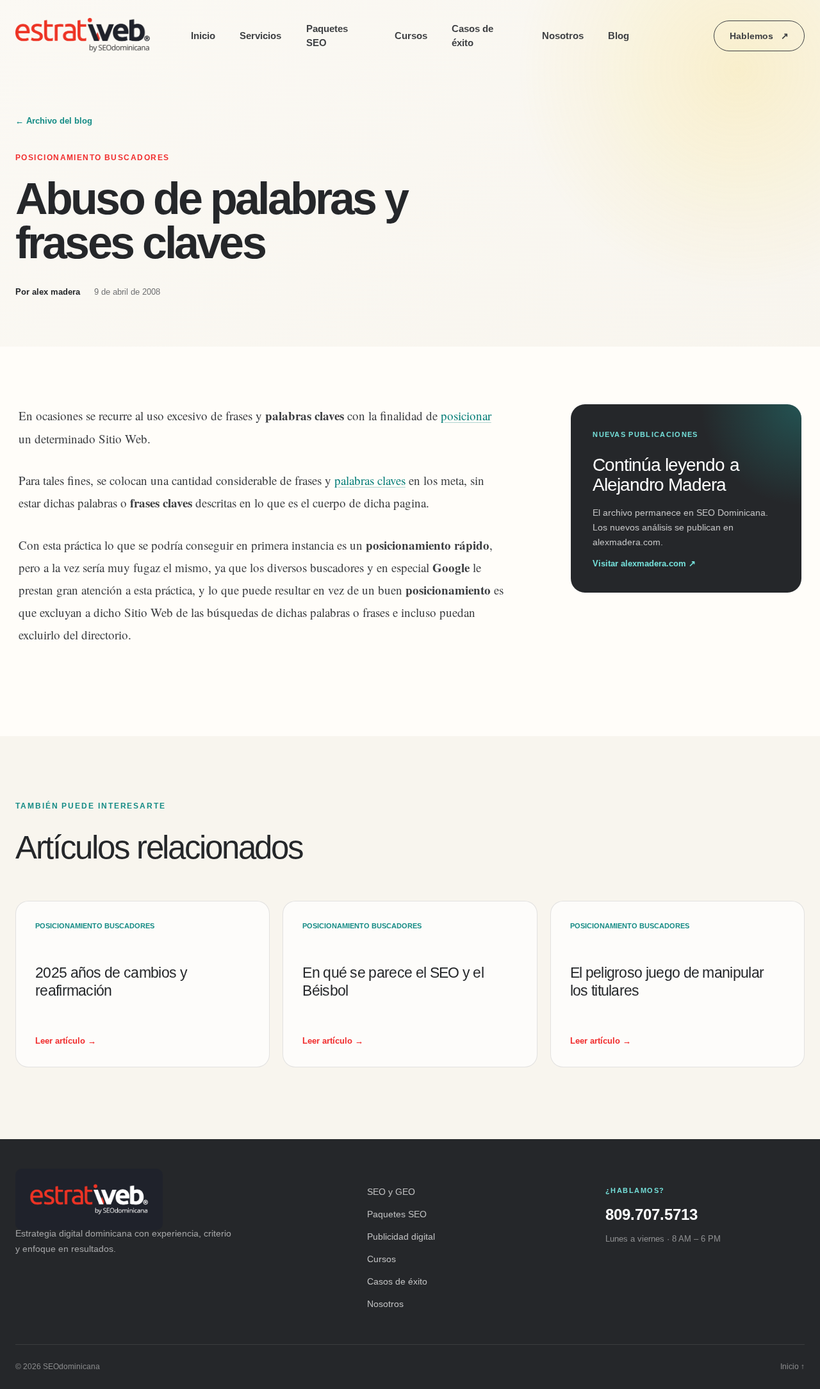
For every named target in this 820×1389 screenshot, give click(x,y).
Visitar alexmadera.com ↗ (644, 563)
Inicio (203, 35)
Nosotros (563, 35)
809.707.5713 (651, 1214)
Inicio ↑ (792, 1366)
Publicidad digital (401, 1236)
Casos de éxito (472, 36)
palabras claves (370, 480)
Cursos (411, 35)
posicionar (466, 415)
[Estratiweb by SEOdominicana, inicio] (85, 35)
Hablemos (759, 36)
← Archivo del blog (53, 121)
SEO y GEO (391, 1192)
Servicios (260, 35)
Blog (618, 35)
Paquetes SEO (327, 36)
